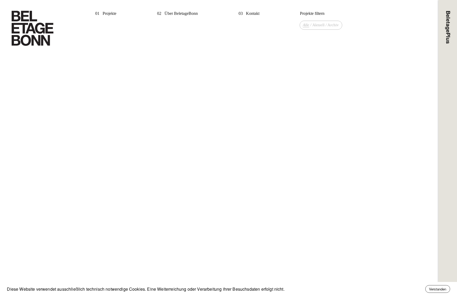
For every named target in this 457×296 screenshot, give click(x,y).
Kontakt (252, 13)
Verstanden (437, 288)
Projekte (109, 13)
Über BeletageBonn (181, 13)
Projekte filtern (312, 13)
